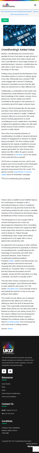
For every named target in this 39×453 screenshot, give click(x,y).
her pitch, (19, 155)
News (3, 390)
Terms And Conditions (9, 396)
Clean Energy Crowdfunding (11, 393)
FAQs (3, 387)
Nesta (10, 329)
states (11, 261)
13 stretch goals (13, 322)
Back (5, 20)
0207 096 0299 (9, 413)
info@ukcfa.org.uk (11, 410)
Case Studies (6, 384)
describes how (13, 289)
